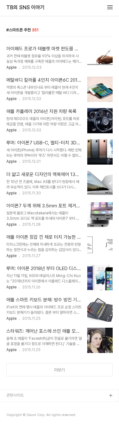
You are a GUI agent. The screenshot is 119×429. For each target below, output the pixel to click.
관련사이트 (15, 395)
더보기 (59, 370)
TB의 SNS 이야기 (25, 7)
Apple (11, 67)
